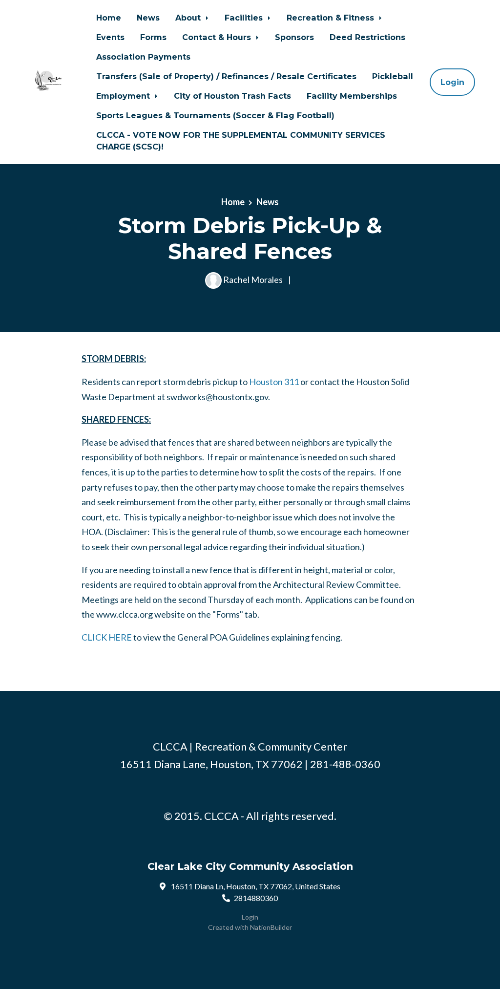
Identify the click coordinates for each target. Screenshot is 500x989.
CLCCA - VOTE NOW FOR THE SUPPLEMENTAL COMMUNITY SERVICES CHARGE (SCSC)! (240, 140)
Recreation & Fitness (331, 17)
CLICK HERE (107, 637)
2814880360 (256, 898)
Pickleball (392, 76)
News (148, 17)
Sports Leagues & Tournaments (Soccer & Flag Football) (215, 115)
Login (452, 82)
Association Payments (143, 57)
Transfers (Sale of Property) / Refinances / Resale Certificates (226, 76)
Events (110, 37)
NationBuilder (271, 927)
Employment (124, 96)
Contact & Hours (217, 37)
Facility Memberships (352, 96)
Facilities (245, 17)
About (189, 17)
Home (108, 17)
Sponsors (294, 37)
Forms (153, 37)
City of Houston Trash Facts (232, 96)
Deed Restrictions (367, 37)
